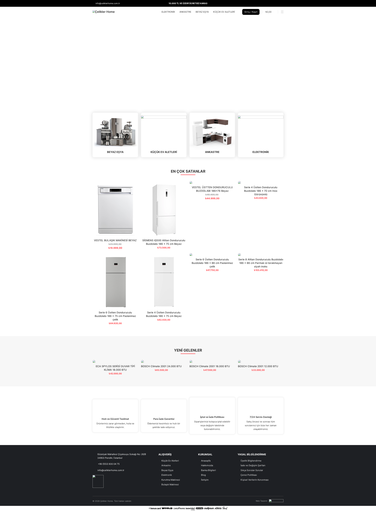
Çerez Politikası (249, 475)
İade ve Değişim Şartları (253, 465)
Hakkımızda (207, 465)
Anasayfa (205, 460)
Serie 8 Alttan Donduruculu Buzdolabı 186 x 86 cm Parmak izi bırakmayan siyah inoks (260, 263)
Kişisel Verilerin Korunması (255, 479)
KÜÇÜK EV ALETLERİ (224, 11)
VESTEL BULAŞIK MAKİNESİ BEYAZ (115, 240)
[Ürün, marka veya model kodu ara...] (282, 12)
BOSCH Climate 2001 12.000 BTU (258, 366)
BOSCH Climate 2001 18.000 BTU (209, 366)
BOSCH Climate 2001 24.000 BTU (161, 366)
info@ (101, 470)
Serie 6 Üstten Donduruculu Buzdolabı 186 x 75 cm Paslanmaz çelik (115, 316)
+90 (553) (103, 464)
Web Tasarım (261, 501)
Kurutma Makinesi (170, 479)
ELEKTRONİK (168, 11)
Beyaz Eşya (167, 470)
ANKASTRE (185, 11)
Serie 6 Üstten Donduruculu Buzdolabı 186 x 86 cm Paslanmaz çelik (212, 263)
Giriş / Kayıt (250, 11)
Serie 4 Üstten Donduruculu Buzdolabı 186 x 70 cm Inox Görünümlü (260, 191)
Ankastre (166, 465)
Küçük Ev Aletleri (170, 460)
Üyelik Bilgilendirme (251, 460)
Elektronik (166, 475)
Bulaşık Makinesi (170, 484)
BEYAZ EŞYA (202, 11)
